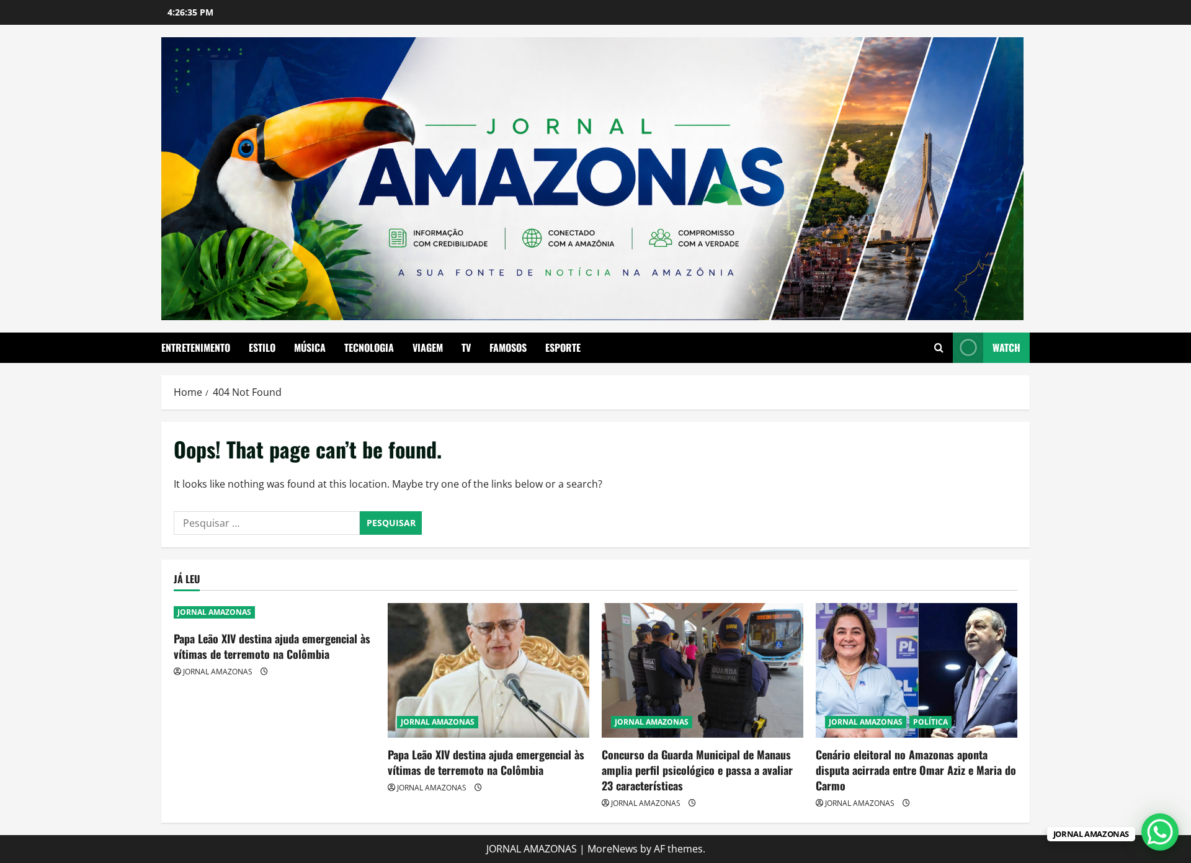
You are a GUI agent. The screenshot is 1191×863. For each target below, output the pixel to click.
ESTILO (262, 347)
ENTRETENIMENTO (195, 347)
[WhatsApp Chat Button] (1160, 832)
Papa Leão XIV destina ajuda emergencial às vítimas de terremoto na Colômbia (272, 646)
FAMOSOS (508, 347)
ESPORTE (563, 347)
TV (466, 347)
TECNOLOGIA (369, 347)
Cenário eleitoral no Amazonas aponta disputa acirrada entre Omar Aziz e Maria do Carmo (916, 770)
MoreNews (612, 849)
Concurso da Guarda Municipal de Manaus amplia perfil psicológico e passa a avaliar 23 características (697, 770)
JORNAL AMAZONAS (214, 612)
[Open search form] (938, 348)
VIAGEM (428, 347)
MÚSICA (310, 347)
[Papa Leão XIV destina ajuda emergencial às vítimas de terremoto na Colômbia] (488, 670)
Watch (1006, 347)
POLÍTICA (930, 722)
